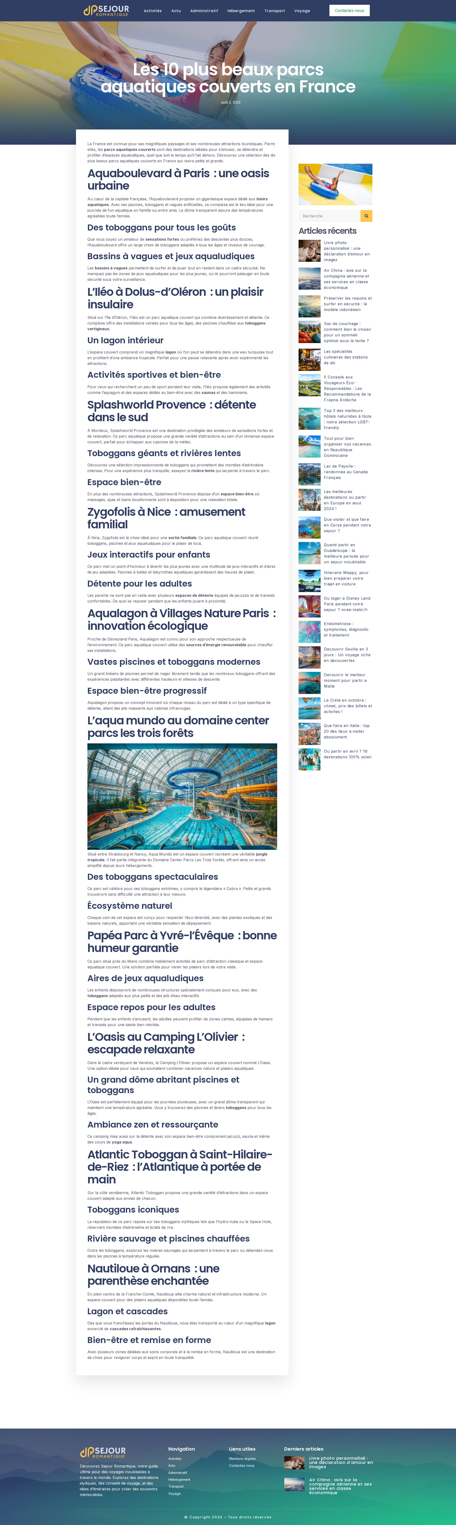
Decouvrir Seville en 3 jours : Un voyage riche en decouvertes (347, 655)
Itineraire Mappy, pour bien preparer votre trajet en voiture (346, 578)
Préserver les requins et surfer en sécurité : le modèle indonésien (348, 304)
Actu (176, 10)
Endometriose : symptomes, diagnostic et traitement (346, 629)
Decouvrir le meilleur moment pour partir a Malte (345, 680)
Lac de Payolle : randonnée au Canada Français (346, 472)
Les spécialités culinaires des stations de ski (346, 357)
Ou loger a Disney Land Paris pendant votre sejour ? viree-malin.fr (347, 604)
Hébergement (241, 10)
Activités (153, 10)
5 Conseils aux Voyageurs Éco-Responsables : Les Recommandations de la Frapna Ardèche (347, 388)
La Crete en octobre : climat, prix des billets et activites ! (348, 706)
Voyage (302, 10)
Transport (275, 10)
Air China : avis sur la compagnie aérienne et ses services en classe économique (340, 1486)
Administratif (204, 10)
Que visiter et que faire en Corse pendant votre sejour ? (347, 525)
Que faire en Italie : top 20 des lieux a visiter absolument (347, 731)
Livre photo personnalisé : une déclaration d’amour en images (341, 1462)
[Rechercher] (366, 216)
